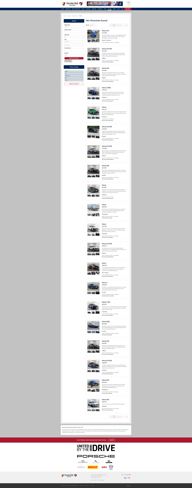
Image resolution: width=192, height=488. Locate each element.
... (123, 25)
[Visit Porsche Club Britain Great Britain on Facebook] (124, 474)
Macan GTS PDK (107, 48)
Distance (66, 53)
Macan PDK (105, 68)
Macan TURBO (106, 87)
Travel (105, 8)
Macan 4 (104, 282)
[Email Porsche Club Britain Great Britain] (129, 474)
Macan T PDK (106, 302)
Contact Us (102, 480)
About (62, 8)
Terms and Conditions (74, 485)
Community (94, 8)
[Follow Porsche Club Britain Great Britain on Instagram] (122, 474)
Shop (119, 8)
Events (83, 8)
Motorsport (100, 8)
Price (66, 39)
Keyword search (68, 29)
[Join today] (127, 9)
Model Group (67, 24)
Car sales (109, 8)
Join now (112, 440)
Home (65, 15)
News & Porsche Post (76, 8)
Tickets (114, 8)
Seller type (67, 34)
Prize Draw (88, 8)
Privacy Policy (86, 485)
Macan (104, 107)
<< (110, 25)
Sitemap (92, 485)
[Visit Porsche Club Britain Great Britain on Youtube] (126, 474)
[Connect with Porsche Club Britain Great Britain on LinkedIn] (128, 474)
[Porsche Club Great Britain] (72, 3)
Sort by (87, 25)
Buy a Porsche (74, 15)
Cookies (81, 485)
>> (127, 25)
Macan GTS (105, 30)
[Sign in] (128, 3)
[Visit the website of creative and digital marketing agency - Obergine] (128, 485)
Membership (67, 8)
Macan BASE (106, 321)
